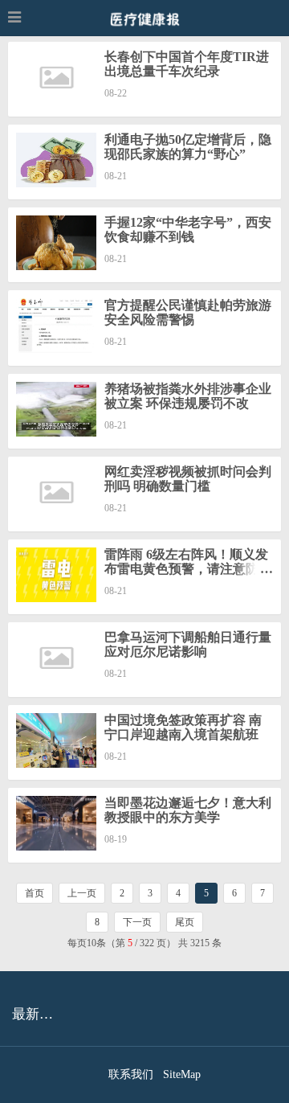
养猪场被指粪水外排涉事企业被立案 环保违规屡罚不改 (187, 396)
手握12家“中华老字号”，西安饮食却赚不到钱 (187, 229)
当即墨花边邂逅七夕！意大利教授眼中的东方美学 (187, 810)
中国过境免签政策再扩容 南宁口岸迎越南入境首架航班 (183, 727)
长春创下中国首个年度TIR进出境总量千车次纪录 (186, 64)
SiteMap (182, 1074)
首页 (34, 893)
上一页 (81, 893)
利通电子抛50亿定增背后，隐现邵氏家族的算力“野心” (187, 147)
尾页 (184, 922)
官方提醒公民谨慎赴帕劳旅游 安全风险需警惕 (187, 312)
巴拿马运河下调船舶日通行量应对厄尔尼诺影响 (187, 644)
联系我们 (130, 1074)
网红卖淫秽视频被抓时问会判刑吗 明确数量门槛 (187, 479)
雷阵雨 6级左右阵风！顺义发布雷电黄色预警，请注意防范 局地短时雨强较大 (187, 568)
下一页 (137, 922)
